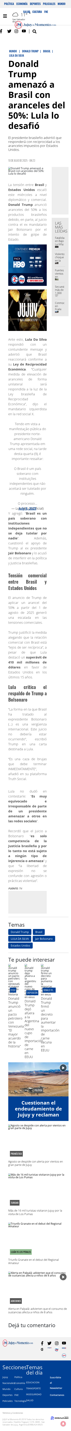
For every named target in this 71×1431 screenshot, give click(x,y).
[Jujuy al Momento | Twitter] (9, 31)
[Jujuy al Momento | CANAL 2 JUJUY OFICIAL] (42, 1349)
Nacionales (8, 1383)
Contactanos (57, 1395)
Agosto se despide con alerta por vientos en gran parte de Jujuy (35, 1163)
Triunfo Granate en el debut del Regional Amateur (33, 1261)
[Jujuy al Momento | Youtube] (24, 31)
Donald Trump (20, 932)
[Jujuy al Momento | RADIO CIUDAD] (64, 1355)
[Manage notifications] (63, 1423)
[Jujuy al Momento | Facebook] (2, 31)
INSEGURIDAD (33, 1394)
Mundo (61, 4)
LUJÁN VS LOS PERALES (21, 1252)
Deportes (35, 4)
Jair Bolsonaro (44, 939)
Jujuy (5, 1377)
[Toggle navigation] (5, 16)
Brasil (38, 932)
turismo (15, 1203)
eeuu (13, 990)
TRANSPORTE (33, 1388)
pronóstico (16, 1154)
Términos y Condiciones (12, 1413)
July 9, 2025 (27, 508)
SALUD (29, 1400)
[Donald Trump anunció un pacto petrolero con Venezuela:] (14, 994)
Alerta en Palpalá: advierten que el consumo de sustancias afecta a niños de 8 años (37, 1310)
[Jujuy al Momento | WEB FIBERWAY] (57, 1349)
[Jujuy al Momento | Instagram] (17, 31)
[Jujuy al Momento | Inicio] (67, 1367)
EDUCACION (32, 1382)
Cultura (18, 1389)
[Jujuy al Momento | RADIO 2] (64, 1349)
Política (9, 4)
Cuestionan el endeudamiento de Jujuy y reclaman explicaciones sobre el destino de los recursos (38, 1117)
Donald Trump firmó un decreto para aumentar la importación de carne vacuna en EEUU (50, 1024)
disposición (32, 992)
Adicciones (16, 1301)
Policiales (49, 4)
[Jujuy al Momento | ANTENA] (49, 1349)
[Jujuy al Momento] (17, 1345)
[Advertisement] (36, 902)
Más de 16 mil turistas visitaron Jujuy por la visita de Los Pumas (35, 1212)
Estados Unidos (20, 945)
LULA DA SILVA (20, 939)
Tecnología (20, 1401)
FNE (16, 1395)
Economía (22, 4)
